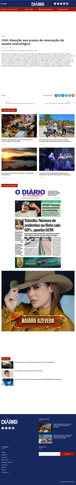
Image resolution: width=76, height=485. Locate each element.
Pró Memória (5, 472)
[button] (55, 4)
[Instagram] (61, 4)
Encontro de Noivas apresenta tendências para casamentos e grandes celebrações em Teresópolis (55, 174)
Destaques (4, 457)
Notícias (3, 36)
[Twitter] (64, 4)
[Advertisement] (38, 23)
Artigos (3, 452)
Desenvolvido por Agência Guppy (67, 481)
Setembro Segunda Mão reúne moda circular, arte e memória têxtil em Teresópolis (17, 140)
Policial (3, 470)
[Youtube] (67, 4)
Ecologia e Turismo (6, 462)
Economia (4, 465)
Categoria (4, 455)
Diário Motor (5, 460)
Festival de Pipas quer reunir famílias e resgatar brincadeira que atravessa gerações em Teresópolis (55, 140)
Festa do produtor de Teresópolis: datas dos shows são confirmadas (34, 362)
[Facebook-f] (58, 4)
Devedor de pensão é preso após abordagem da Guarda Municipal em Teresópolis (38, 379)
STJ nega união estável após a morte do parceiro (29, 370)
